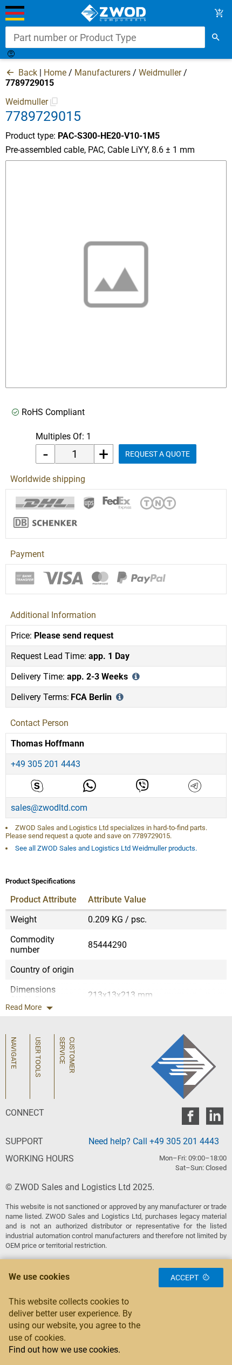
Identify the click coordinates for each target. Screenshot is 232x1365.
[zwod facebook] (190, 1119)
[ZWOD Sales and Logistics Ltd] (116, 13)
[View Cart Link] (219, 13)
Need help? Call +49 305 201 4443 (153, 1141)
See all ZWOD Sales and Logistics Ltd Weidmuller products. (106, 848)
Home (55, 72)
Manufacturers (102, 72)
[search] (216, 37)
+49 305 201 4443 (45, 764)
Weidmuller (160, 72)
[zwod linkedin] (214, 1119)
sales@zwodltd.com (49, 808)
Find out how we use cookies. (64, 1349)
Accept (184, 1277)
